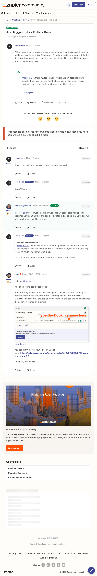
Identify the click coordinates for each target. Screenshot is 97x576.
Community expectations (20, 477)
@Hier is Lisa (28, 78)
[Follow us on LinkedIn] (48, 565)
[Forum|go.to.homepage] (24, 4)
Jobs (59, 553)
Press (51, 553)
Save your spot (14, 448)
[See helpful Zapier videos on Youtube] (63, 565)
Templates (83, 553)
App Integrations (48, 557)
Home (7, 20)
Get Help (5, 13)
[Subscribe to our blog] (53, 565)
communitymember (23, 205)
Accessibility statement (57, 544)
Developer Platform (35, 553)
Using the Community (18, 473)
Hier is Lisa (20, 45)
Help (21, 553)
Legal (81, 572)
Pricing (12, 553)
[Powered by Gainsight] (48, 539)
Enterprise (70, 553)
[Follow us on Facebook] (43, 565)
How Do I (27, 20)
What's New (42, 13)
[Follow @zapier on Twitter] (58, 565)
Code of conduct (16, 469)
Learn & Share (23, 13)
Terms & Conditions (38, 544)
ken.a (17, 274)
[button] (78, 4)
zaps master (20, 158)
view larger (20, 344)
